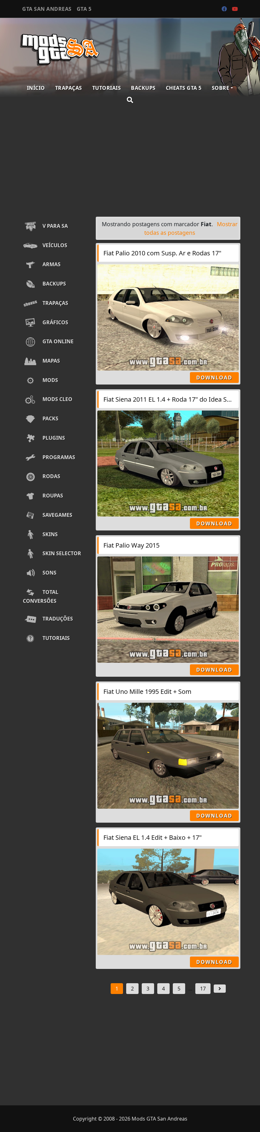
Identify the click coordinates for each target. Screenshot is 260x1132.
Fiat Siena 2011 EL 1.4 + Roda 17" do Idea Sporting (175, 399)
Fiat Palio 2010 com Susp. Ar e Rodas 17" (162, 253)
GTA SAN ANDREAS (47, 8)
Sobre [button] (221, 87)
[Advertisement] (130, 161)
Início (36, 87)
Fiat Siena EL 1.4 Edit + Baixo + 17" (152, 837)
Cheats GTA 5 (184, 87)
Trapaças (68, 87)
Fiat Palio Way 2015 (131, 545)
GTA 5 (84, 8)
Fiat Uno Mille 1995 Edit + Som (147, 691)
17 (203, 988)
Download (214, 377)
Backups (143, 87)
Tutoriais (106, 87)
